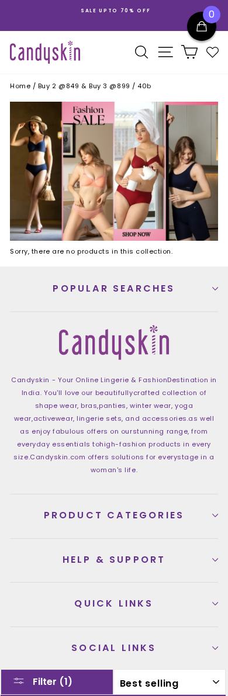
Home (20, 86)
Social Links (113, 648)
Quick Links (113, 603)
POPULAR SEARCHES (114, 288)
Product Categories (114, 515)
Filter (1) (51, 681)
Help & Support (114, 559)
